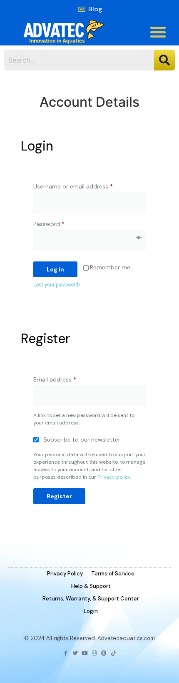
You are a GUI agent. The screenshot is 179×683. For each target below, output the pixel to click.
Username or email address (85, 185)
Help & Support (91, 586)
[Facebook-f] (65, 653)
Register (59, 496)
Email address (66, 378)
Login (91, 611)
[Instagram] (94, 653)
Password (60, 223)
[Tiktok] (113, 653)
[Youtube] (84, 653)
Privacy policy (113, 477)
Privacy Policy (65, 573)
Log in (55, 269)
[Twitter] (75, 653)
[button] (158, 32)
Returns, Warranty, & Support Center (90, 598)
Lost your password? (56, 285)
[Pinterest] (104, 653)
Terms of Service (112, 573)
